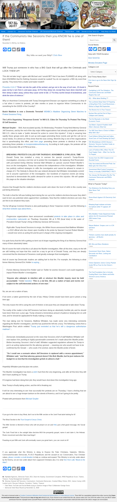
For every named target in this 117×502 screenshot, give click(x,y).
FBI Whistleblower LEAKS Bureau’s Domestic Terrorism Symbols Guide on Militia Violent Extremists (101, 144)
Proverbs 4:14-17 (10, 87)
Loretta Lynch (7, 483)
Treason (5, 479)
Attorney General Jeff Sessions (15, 481)
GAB (77, 31)
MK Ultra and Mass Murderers (99, 244)
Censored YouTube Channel (28, 31)
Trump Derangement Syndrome (19, 479)
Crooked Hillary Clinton (59, 481)
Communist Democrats (43, 481)
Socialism (28, 483)
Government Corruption (53, 477)
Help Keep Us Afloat (108, 31)
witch (35, 372)
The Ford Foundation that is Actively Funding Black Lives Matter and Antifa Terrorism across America (101, 274)
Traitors (81, 477)
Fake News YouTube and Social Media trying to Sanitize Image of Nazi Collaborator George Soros (37, 485)
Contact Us (12, 31)
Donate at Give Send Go (90, 31)
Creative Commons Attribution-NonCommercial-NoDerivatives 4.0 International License (47, 495)
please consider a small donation (20, 457)
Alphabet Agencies (11, 477)
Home (3, 31)
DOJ (31, 477)
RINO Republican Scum (70, 477)
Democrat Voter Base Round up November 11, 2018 (22, 488)
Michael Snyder (32, 399)
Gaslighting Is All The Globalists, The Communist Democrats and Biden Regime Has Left (101, 93)
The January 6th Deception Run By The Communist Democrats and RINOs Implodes (102, 177)
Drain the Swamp (39, 477)
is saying (35, 262)
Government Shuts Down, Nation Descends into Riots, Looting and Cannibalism (100, 253)
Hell (55, 425)
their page (38, 141)
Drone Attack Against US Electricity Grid (102, 197)
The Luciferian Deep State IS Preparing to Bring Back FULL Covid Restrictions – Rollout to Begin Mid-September (102, 104)
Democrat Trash (23, 477)
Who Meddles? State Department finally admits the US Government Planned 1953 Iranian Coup (102, 216)
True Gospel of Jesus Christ (31, 420)
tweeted (28, 281)
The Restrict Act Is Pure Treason (100, 110)
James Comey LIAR (78, 481)
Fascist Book (69, 31)
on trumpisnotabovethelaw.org (36, 144)
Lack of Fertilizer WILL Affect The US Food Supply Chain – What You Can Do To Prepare (102, 152)
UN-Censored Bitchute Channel (51, 31)
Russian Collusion (18, 483)
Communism (31, 481)
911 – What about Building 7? (98, 98)
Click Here (57, 55)
